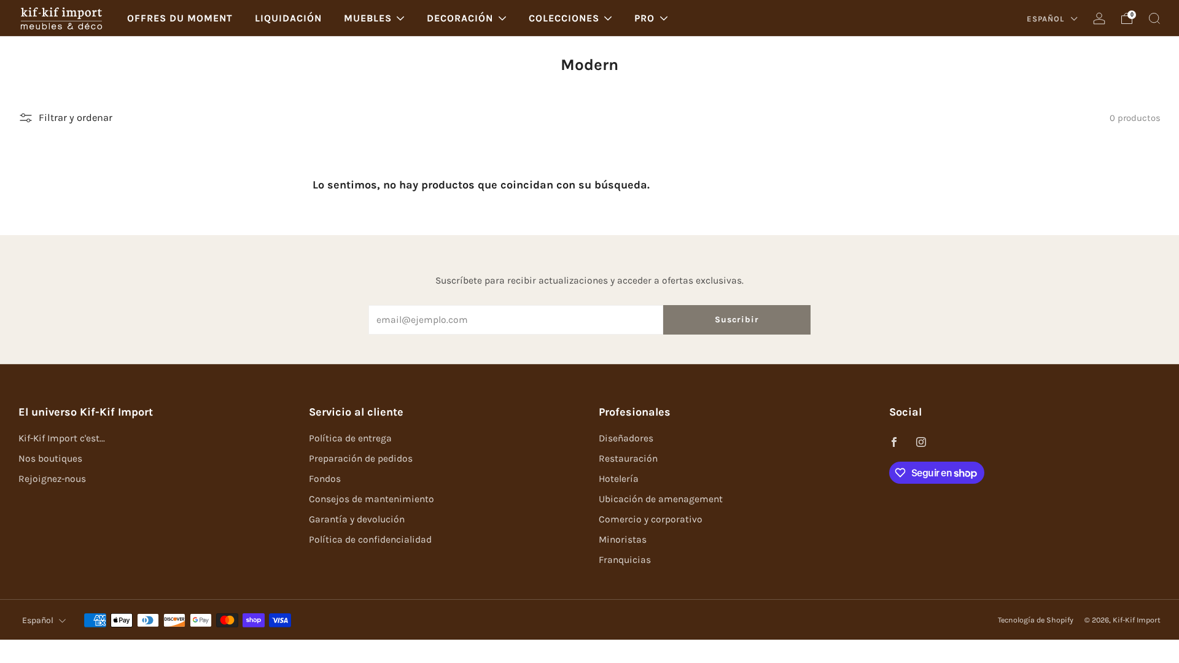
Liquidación (288, 18)
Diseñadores (626, 438)
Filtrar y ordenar (75, 117)
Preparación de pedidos (361, 458)
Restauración (628, 458)
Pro (644, 18)
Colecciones (564, 18)
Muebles (368, 18)
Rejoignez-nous (52, 478)
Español (1047, 18)
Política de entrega (350, 438)
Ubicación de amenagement (661, 499)
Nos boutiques (50, 458)
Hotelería (619, 478)
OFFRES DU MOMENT (180, 18)
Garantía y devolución (357, 519)
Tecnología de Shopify (1035, 620)
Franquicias (625, 559)
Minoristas (623, 539)
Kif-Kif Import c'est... (61, 438)
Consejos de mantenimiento (371, 499)
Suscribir (737, 319)
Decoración (460, 18)
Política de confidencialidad (370, 539)
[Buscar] (1154, 18)
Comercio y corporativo (650, 519)
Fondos (325, 478)
